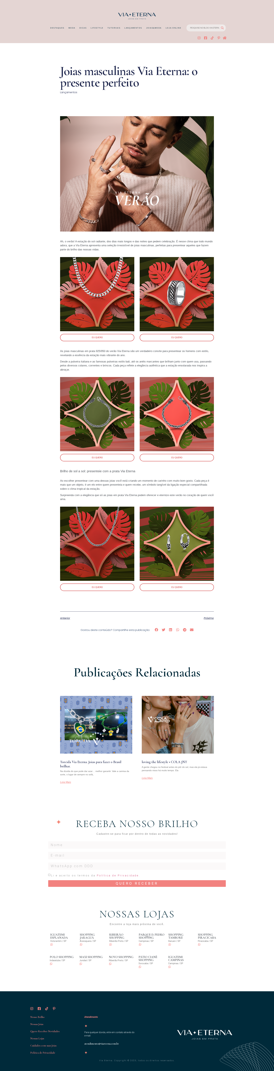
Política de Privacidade (118, 875)
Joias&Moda (154, 28)
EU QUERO (97, 337)
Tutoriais (114, 28)
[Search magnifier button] (222, 28)
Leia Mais (65, 782)
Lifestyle (97, 28)
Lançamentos (133, 28)
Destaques (57, 28)
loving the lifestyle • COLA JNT (164, 762)
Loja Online (173, 28)
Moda (71, 28)
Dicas (83, 28)
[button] (156, 630)
